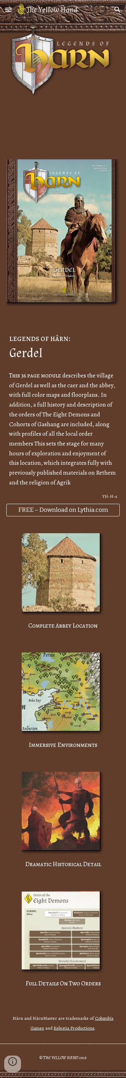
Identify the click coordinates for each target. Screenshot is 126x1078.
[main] (63, 345)
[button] (8, 9)
